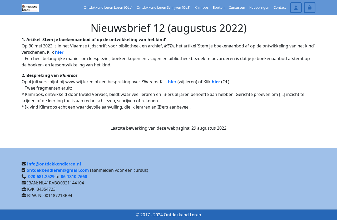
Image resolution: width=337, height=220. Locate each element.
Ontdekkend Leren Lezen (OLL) (108, 7)
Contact (280, 7)
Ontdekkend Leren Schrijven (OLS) (163, 7)
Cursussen (237, 7)
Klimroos (202, 7)
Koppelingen (259, 7)
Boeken (219, 7)
